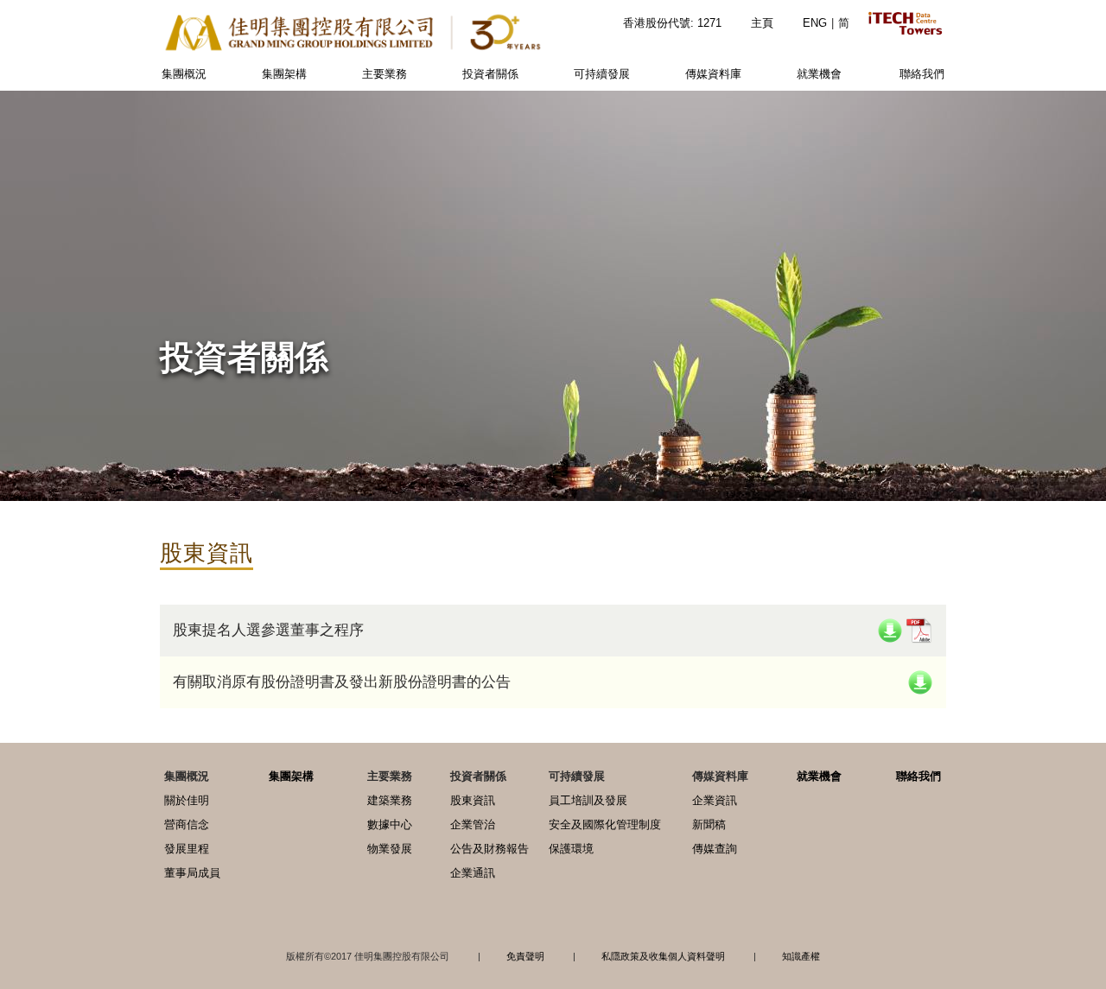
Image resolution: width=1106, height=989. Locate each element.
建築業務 (389, 800)
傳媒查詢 (714, 848)
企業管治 (472, 824)
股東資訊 (472, 800)
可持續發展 (602, 73)
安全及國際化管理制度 (605, 824)
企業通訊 (472, 872)
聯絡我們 (921, 73)
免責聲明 (525, 956)
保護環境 (571, 848)
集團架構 (284, 73)
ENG (815, 22)
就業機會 (819, 73)
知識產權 (801, 956)
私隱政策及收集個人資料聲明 (663, 956)
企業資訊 (714, 800)
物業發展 (389, 848)
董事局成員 (192, 872)
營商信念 (186, 824)
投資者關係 (490, 73)
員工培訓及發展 (588, 800)
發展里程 (186, 848)
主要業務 (384, 73)
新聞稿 (709, 824)
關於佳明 (186, 800)
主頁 (762, 22)
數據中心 (389, 824)
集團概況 (184, 73)
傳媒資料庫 (713, 73)
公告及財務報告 (489, 848)
